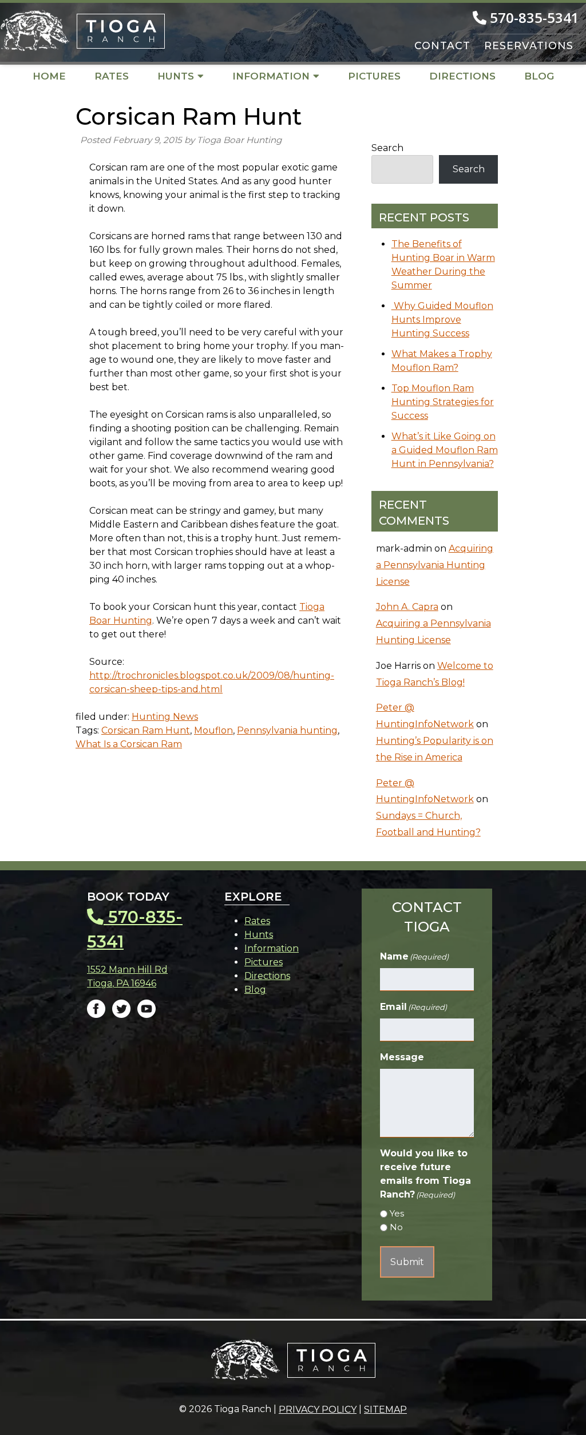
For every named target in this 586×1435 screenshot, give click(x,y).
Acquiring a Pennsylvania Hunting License (434, 565)
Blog (539, 76)
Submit (407, 1261)
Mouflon (213, 730)
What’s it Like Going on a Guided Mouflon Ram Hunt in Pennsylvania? (444, 450)
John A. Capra (407, 606)
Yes (397, 1213)
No (396, 1227)
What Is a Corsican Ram (129, 744)
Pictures (374, 76)
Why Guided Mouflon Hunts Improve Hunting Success (442, 319)
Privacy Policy (318, 1409)
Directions (462, 76)
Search (387, 147)
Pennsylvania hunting (287, 730)
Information (271, 76)
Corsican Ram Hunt (145, 730)
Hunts (175, 76)
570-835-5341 (532, 17)
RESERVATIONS (528, 45)
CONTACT (442, 45)
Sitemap (385, 1409)
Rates (111, 76)
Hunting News (165, 716)
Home (49, 76)
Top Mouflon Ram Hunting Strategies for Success (442, 402)
